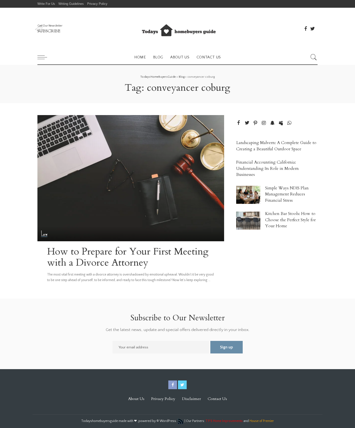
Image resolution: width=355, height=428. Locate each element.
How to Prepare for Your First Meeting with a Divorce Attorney (128, 257)
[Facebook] (305, 29)
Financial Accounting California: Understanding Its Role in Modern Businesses (267, 168)
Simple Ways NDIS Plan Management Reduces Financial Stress (287, 194)
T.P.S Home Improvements (224, 421)
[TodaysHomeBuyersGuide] (177, 29)
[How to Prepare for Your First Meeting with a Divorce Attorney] (130, 178)
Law (44, 234)
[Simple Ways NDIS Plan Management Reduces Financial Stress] (248, 195)
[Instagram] (264, 123)
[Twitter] (312, 29)
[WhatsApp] (289, 123)
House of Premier (261, 421)
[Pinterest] (255, 123)
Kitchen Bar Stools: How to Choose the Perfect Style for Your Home (290, 220)
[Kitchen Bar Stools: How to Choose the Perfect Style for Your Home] (248, 221)
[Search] (314, 57)
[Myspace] (280, 123)
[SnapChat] (272, 123)
